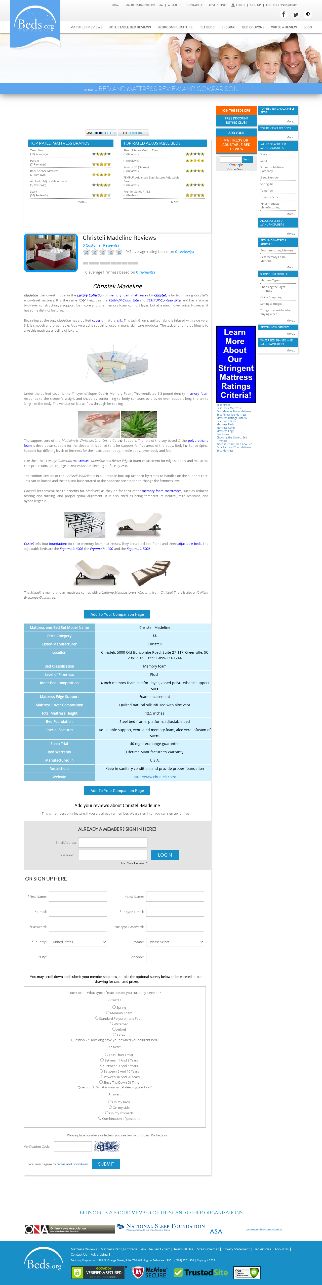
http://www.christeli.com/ (155, 776)
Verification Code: (37, 1146)
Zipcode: (137, 957)
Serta (263, 160)
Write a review (284, 27)
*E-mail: (41, 911)
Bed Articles (262, 1249)
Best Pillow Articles (275, 327)
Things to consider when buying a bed (276, 312)
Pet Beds (207, 27)
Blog (308, 27)
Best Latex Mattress (229, 408)
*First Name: (37, 896)
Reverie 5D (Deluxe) (136, 167)
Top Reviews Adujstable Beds (277, 110)
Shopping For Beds (274, 274)
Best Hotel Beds (226, 421)
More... (82, 202)
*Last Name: (134, 896)
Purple (34, 160)
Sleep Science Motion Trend (141, 150)
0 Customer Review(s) (101, 245)
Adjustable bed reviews (130, 27)
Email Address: (66, 842)
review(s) (184, 251)
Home (116, 5)
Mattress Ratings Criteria (144, 5)
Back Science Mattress (44, 171)
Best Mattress (225, 450)
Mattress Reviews (86, 27)
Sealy (33, 191)
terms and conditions (73, 1164)
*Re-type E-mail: (132, 911)
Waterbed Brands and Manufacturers (276, 342)
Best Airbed (223, 405)
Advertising (217, 5)
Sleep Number (269, 177)
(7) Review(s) (38, 174)
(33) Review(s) (39, 154)
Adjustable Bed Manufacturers (272, 223)
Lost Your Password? (281, 5)
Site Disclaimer (208, 1249)
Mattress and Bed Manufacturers (273, 146)
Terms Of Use (183, 1249)
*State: (138, 942)
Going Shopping (270, 297)
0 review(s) (145, 272)
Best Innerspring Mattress (276, 250)
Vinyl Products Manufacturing (269, 205)
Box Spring (223, 434)
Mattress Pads (225, 424)
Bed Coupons (253, 27)
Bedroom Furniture (175, 27)
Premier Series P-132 (137, 191)
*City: (42, 957)
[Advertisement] (117, 114)
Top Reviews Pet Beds (275, 128)
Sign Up (255, 5)
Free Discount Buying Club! (236, 120)
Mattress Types (270, 280)
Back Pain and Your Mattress (234, 447)
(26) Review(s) (39, 195)
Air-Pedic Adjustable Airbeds (48, 181)
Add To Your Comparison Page (117, 614)
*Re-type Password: (129, 926)
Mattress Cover (226, 427)
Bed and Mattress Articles (273, 242)
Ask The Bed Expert (155, 1249)
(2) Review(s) (38, 164)
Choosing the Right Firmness (272, 288)
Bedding (228, 27)
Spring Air (266, 184)
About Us (174, 5)
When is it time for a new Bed (234, 444)
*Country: (39, 942)
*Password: (38, 926)
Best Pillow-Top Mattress (232, 414)
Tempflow (36, 150)
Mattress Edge (225, 431)
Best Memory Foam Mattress (234, 411)
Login (240, 5)
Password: (66, 855)
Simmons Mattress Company (272, 169)
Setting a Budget (271, 303)
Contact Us (194, 5)
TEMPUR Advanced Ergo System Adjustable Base (151, 179)
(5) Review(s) (38, 185)
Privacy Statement (236, 1249)
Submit (106, 1164)
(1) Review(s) (131, 154)
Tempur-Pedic (269, 197)
